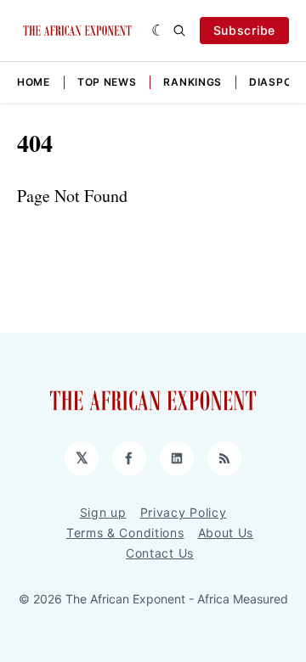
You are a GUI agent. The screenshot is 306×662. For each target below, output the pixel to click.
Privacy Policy (183, 512)
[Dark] (158, 30)
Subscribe (244, 30)
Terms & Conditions (125, 532)
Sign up (103, 512)
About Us (226, 532)
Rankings (192, 82)
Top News (107, 82)
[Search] (179, 30)
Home (33, 82)
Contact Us (160, 553)
